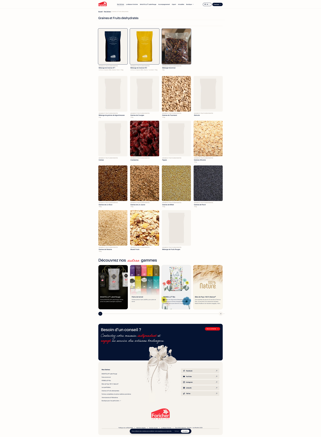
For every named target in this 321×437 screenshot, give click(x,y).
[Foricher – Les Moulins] (102, 4)
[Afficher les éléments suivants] (221, 314)
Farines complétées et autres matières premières (116, 394)
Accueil (100, 11)
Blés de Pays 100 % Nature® (110, 384)
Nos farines (107, 11)
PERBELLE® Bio (106, 380)
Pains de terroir (106, 377)
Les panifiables (106, 387)
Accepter (185, 431)
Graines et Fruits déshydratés (110, 391)
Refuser (177, 431)
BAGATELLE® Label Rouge (109, 374)
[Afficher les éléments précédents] (100, 314)
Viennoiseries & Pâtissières (110, 397)
